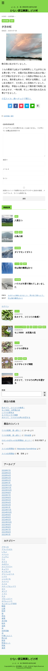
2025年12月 (7, 485)
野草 (3, 640)
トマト (4, 594)
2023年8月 (6, 527)
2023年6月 (6, 532)
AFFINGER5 (27, 668)
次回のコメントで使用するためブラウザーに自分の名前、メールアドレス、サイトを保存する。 (24, 191)
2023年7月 (6, 529)
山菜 (3, 608)
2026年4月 (6, 475)
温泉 (3, 626)
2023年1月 (6, 534)
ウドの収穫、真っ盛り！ (11, 430)
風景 (12, 116)
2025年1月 (6, 507)
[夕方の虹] (27, 106)
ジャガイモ (6, 579)
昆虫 (3, 616)
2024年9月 (6, 515)
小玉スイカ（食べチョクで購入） (17, 98)
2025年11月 (6, 487)
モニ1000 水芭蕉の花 (25, 332)
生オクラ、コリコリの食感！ (28, 317)
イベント (5, 554)
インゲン (5, 557)
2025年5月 (6, 500)
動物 (3, 606)
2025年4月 (6, 502)
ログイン (5, 306)
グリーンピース (8, 574)
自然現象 (7, 116)
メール (6, 169)
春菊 (3, 618)
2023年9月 (6, 524)
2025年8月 (6, 492)
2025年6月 (6, 497)
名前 (5, 160)
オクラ (4, 562)
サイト (5, 178)
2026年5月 (6, 473)
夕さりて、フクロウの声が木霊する (16, 417)
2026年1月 (6, 483)
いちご (4, 552)
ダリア (4, 591)
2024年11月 (6, 510)
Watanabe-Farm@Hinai (26, 448)
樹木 (3, 623)
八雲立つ (19, 220)
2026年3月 (6, 478)
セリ (3, 589)
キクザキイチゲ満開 (24, 364)
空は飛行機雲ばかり (24, 268)
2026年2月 (6, 480)
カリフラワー (7, 566)
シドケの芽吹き (22, 348)
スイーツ (5, 581)
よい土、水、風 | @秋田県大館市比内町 (24, 663)
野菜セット (6, 643)
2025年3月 (6, 505)
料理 (3, 611)
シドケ (4, 576)
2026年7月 (6, 470)
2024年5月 (6, 520)
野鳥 (3, 645)
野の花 (4, 638)
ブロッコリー (7, 599)
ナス (3, 596)
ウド (3, 559)
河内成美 (27, 435)
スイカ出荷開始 (8, 448)
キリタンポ (6, 571)
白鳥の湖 (19, 236)
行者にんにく (7, 635)
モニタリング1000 (9, 603)
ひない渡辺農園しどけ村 (24, 10)
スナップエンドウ (9, 586)
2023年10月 (7, 522)
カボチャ (5, 564)
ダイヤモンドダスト (24, 252)
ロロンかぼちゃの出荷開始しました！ (17, 440)
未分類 (4, 621)
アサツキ (5, 547)
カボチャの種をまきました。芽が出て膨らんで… (26, 295)
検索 (3, 390)
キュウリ (5, 569)
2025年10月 (7, 490)
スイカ (4, 584)
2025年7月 (6, 495)
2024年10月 (7, 512)
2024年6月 (6, 517)
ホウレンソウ (7, 601)
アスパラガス (7, 549)
